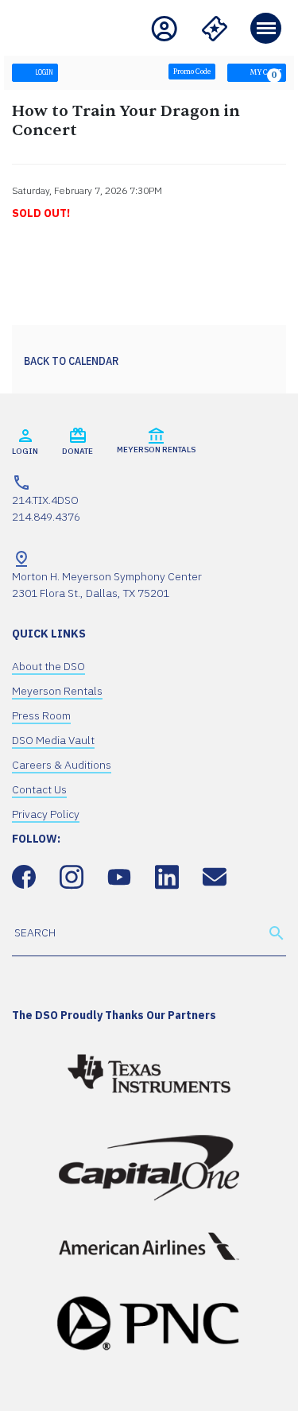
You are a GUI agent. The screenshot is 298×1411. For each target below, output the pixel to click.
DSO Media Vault (53, 740)
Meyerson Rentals (57, 691)
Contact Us (39, 789)
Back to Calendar (71, 361)
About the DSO (48, 666)
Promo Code (192, 72)
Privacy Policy (45, 814)
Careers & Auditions (61, 765)
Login (43, 72)
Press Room (41, 715)
